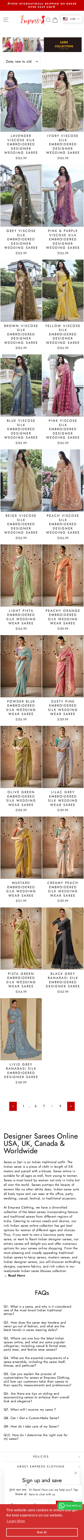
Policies (41, 1456)
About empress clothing (41, 1466)
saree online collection (37, 1225)
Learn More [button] (16, 1521)
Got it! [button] (42, 1532)
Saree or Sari (13, 1162)
